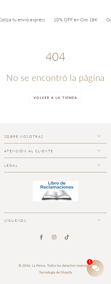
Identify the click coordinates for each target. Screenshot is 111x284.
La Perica (38, 265)
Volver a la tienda (55, 97)
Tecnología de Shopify (55, 272)
